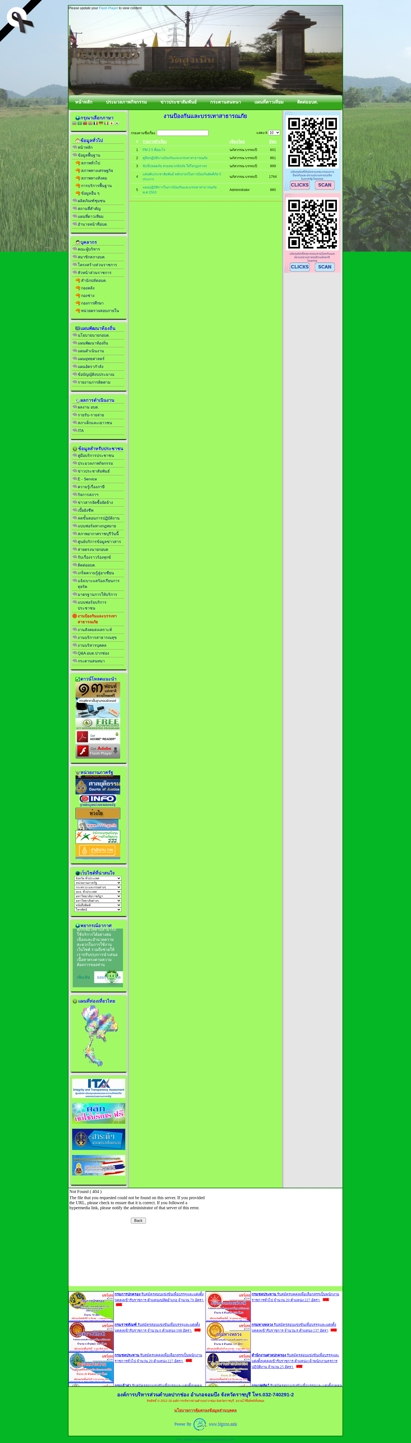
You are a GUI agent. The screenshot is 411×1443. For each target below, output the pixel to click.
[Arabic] (79, 123)
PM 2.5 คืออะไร (154, 150)
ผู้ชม (273, 142)
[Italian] (106, 123)
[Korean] (117, 123)
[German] (101, 123)
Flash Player (108, 8)
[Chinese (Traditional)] (85, 123)
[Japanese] (111, 123)
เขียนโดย (237, 142)
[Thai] (74, 123)
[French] (95, 123)
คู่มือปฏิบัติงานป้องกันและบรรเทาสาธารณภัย (175, 158)
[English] (90, 123)
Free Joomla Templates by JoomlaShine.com (205, 1439)
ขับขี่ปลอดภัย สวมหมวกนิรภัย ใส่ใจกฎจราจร (175, 166)
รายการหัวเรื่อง (155, 142)
